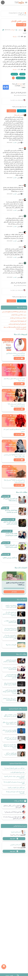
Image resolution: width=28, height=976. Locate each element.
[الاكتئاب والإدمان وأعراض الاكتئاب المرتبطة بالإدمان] (22, 535)
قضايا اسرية (5, 390)
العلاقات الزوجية (6, 365)
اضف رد (14, 142)
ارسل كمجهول (11, 111)
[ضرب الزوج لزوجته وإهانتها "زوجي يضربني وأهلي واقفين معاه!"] (14, 446)
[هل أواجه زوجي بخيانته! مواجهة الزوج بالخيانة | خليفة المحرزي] (14, 344)
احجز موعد (13, 838)
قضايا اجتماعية (13, 13)
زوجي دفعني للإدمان (22, 14)
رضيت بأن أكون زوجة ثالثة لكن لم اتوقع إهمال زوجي (14, 312)
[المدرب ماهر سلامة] (25, 115)
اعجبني (18, 142)
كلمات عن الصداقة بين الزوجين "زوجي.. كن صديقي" (14, 430)
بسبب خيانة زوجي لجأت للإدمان (18, 315)
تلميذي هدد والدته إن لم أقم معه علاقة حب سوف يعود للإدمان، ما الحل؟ (15, 328)
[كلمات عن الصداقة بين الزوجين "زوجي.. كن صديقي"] (14, 420)
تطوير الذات (20, 13)
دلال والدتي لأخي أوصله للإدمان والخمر (17, 324)
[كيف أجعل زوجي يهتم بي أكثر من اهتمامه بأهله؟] (22, 500)
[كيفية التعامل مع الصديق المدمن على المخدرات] (22, 511)
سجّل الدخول (21, 111)
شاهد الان (17, 358)
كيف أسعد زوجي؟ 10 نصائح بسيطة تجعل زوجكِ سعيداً (14, 379)
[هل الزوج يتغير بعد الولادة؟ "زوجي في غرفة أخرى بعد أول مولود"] (14, 471)
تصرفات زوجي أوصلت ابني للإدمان (18, 318)
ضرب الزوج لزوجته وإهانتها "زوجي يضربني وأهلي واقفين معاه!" (14, 456)
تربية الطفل (4, 543)
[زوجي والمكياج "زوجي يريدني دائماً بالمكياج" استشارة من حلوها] (14, 395)
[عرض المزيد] (13, 78)
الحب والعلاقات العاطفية (7, 519)
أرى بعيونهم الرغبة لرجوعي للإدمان (18, 321)
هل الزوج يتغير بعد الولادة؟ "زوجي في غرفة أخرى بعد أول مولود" (14, 481)
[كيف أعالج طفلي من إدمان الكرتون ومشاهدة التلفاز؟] (22, 546)
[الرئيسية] (25, 13)
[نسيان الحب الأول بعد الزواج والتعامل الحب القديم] (22, 523)
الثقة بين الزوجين (6, 339)
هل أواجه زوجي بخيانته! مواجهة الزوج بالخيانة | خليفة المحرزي (15, 354)
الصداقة (3, 508)
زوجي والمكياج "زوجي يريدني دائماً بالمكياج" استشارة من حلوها (16, 405)
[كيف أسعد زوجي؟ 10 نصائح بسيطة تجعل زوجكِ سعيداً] (14, 370)
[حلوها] (26, 2)
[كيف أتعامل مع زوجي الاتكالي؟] (22, 558)
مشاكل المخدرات (5, 531)
